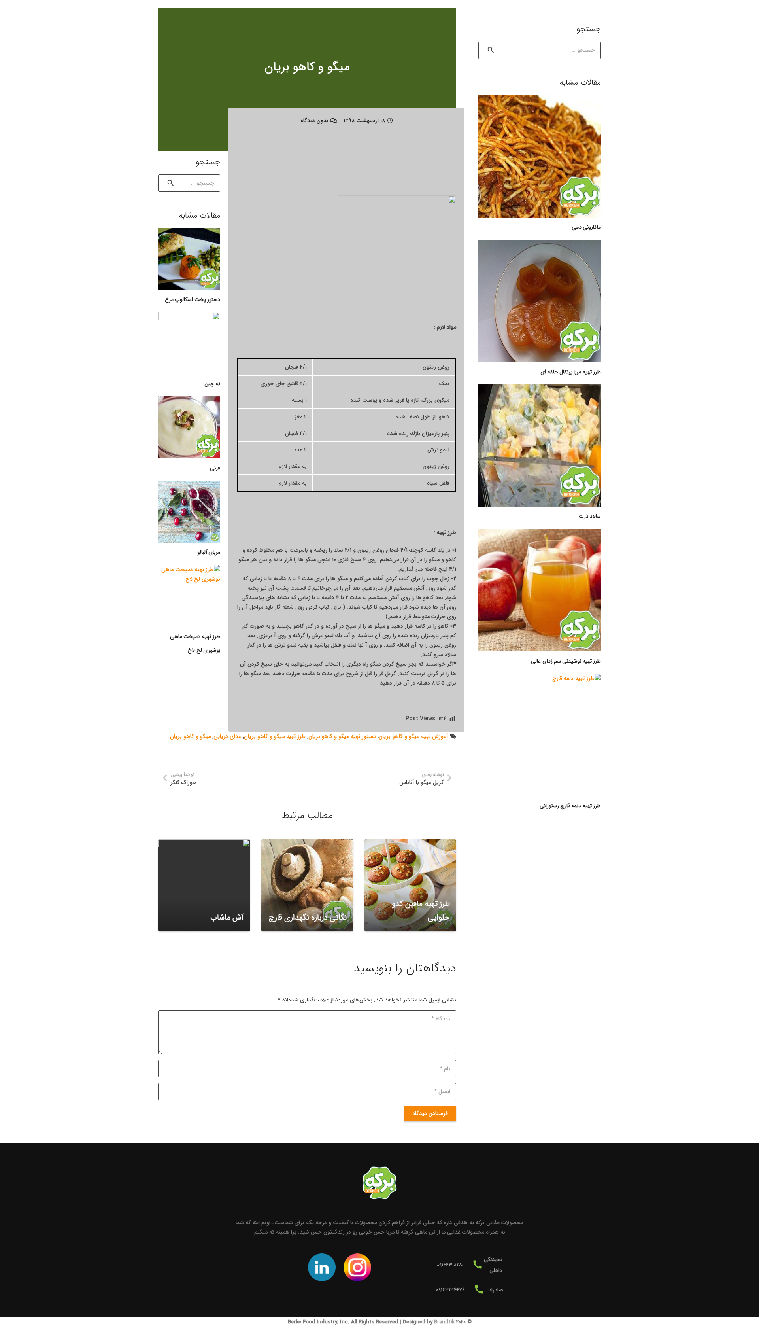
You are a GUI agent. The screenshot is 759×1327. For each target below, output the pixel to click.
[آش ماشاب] (204, 885)
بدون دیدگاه (314, 120)
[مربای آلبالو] (189, 512)
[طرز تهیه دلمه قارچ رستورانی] (539, 735)
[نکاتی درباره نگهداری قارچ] (307, 885)
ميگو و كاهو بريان (190, 736)
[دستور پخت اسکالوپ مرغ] (189, 259)
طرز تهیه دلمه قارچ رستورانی (570, 805)
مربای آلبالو (208, 552)
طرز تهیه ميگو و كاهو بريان (275, 736)
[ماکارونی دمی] (539, 156)
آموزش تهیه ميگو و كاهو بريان (413, 736)
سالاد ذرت (590, 516)
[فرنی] (189, 427)
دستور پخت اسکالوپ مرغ (192, 299)
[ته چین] (189, 343)
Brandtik (444, 1322)
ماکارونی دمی (586, 227)
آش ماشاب (227, 918)
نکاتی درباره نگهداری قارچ (308, 918)
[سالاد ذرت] (539, 445)
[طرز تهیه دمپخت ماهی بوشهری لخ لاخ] (189, 596)
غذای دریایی (227, 736)
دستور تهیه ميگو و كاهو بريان (342, 736)
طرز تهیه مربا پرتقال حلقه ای (570, 371)
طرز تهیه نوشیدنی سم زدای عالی (566, 661)
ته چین (212, 383)
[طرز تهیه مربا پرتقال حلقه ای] (539, 301)
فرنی (215, 468)
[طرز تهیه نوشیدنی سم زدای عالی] (539, 590)
